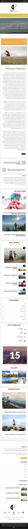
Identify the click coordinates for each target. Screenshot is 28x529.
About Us (22, 517)
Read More (24, 458)
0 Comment (14, 257)
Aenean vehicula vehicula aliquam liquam (15, 412)
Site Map (18, 519)
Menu (24, 15)
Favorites (25, 469)
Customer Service (15, 517)
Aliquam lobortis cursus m (12, 487)
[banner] (15, 355)
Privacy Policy (7, 517)
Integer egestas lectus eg (13, 498)
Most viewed (23, 232)
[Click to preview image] (14, 55)
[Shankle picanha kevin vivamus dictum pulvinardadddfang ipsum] (22, 284)
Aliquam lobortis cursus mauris (15, 255)
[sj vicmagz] (14, 8)
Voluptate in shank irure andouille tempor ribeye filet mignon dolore (14, 213)
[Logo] (13, 507)
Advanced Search (11, 519)
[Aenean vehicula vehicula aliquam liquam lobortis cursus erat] (22, 276)
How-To (25, 474)
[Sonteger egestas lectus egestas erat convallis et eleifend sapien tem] (22, 292)
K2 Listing (14, 26)
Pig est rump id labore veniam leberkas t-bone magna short (15, 235)
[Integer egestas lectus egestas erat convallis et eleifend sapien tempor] (22, 268)
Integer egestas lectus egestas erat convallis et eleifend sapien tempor (12, 163)
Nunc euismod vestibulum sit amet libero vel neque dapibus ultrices (16, 170)
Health (26, 471)
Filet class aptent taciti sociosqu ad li (15, 434)
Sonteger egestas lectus (10, 291)
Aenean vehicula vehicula (10, 275)
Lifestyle (25, 477)
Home (21, 26)
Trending (24, 210)
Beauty (25, 464)
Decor (26, 466)
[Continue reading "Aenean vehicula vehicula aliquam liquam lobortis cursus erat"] (14, 400)
